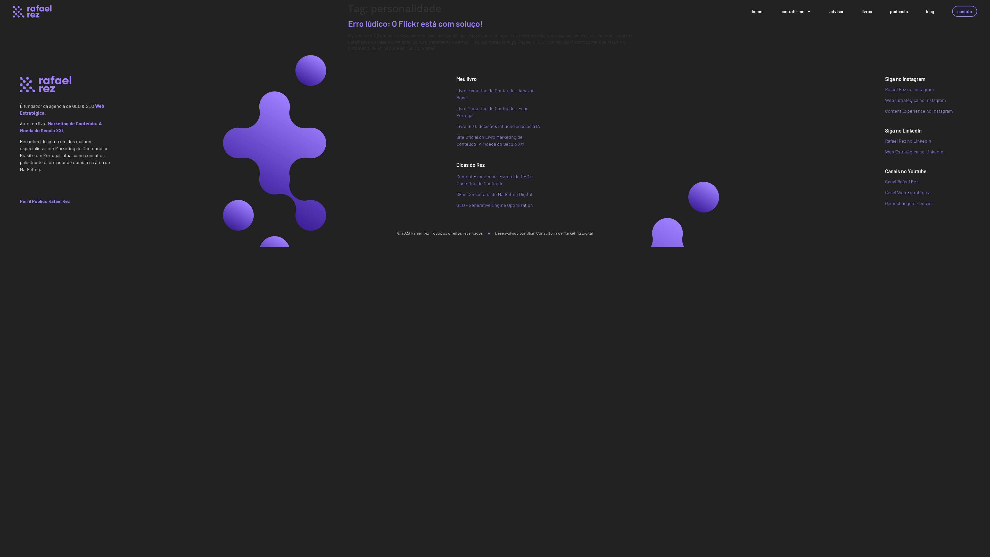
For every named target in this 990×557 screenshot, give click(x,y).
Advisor (836, 11)
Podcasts (899, 11)
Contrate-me (792, 11)
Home (757, 11)
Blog (930, 11)
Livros (867, 11)
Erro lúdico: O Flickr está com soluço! (415, 23)
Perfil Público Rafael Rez (45, 201)
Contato (964, 11)
